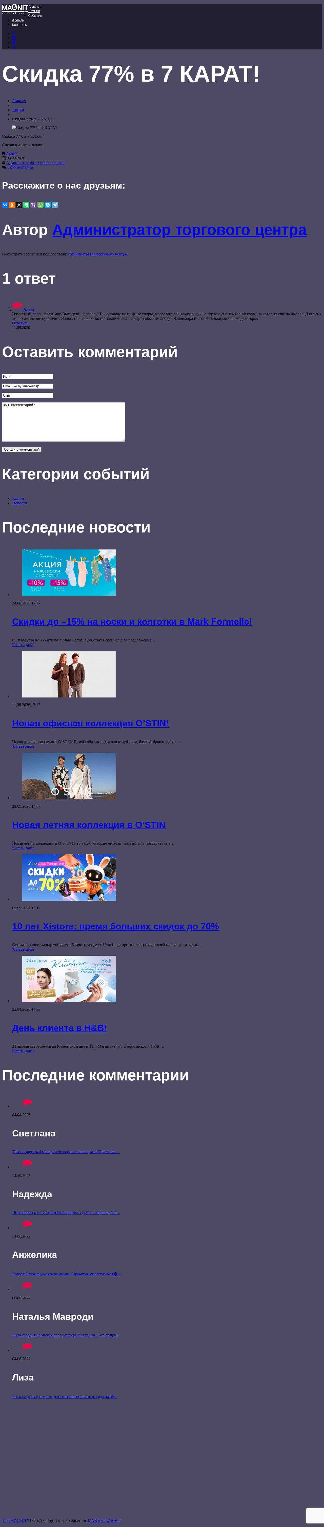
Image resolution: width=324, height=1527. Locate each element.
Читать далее (23, 644)
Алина (29, 309)
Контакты (19, 25)
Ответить (20, 323)
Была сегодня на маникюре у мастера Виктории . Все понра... (65, 1335)
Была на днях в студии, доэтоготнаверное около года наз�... (64, 1396)
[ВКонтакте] (14, 37)
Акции (18, 110)
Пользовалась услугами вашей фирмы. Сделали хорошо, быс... (66, 1212)
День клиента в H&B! (59, 1028)
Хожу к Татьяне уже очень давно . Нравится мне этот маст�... (66, 1274)
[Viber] (33, 205)
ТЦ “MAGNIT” (15, 1520)
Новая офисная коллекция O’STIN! (90, 723)
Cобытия (35, 15)
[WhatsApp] (40, 205)
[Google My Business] (14, 47)
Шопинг (34, 11)
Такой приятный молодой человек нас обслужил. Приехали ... (66, 1152)
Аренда (18, 20)
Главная (34, 6)
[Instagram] (14, 42)
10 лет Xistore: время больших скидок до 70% (115, 926)
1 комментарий (20, 167)
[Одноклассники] (12, 205)
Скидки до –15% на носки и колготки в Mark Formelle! (132, 621)
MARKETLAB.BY (104, 1520)
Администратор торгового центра (35, 162)
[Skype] (48, 205)
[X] (19, 205)
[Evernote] (26, 205)
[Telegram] (55, 205)
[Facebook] (13, 33)
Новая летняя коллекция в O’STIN (89, 825)
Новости (19, 503)
